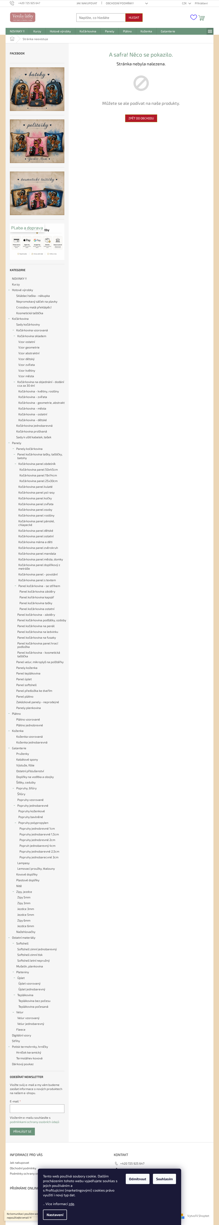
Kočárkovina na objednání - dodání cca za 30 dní (40, 383)
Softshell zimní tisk (30, 954)
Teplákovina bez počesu (34, 1001)
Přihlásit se (22, 1131)
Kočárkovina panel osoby (35, 509)
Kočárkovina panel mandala (37, 553)
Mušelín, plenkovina (29, 966)
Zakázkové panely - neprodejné (37, 702)
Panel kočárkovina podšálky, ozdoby (41, 620)
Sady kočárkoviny (28, 324)
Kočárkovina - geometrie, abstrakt (41, 402)
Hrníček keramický (28, 1052)
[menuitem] (17, 31)
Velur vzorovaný (28, 1018)
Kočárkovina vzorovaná (32, 330)
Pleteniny (22, 972)
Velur (20, 1012)
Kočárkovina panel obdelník (37, 463)
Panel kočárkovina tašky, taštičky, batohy (39, 456)
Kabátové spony (27, 759)
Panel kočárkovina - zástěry (36, 614)
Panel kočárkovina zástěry (37, 591)
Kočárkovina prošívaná (31, 431)
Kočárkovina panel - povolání (38, 574)
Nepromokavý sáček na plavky (36, 301)
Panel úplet (24, 679)
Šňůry (21, 794)
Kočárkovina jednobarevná (34, 425)
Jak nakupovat (87, 3)
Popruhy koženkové (31, 811)
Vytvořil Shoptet (198, 1216)
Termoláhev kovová (29, 1058)
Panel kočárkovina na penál (36, 626)
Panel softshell (26, 685)
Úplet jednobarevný (31, 989)
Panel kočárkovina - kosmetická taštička (38, 654)
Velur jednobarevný (30, 1023)
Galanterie (19, 748)
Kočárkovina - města (32, 408)
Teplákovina (25, 995)
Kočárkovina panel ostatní (35, 536)
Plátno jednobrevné (29, 725)
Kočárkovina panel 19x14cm (38, 475)
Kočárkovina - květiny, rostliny (38, 391)
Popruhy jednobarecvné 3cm (38, 857)
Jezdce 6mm (25, 926)
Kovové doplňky (26, 874)
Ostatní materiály (23, 937)
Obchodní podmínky (120, 3)
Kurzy (16, 284)
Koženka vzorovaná (29, 736)
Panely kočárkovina (29, 448)
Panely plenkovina (28, 708)
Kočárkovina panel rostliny (36, 515)
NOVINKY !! (19, 278)
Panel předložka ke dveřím (34, 690)
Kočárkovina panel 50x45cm (38, 469)
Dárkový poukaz (23, 1064)
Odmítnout (137, 1179)
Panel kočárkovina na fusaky (36, 637)
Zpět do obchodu (141, 118)
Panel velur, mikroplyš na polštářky (40, 662)
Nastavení (55, 1215)
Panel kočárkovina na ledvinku (37, 632)
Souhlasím (164, 1179)
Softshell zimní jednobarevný (37, 949)
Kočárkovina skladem (31, 336)
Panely (16, 443)
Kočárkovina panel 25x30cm (38, 481)
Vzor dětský (26, 359)
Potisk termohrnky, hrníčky (30, 1046)
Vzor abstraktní (28, 353)
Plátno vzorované (28, 719)
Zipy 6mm (23, 920)
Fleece (20, 1029)
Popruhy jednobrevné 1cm (37, 828)
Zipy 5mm (23, 897)
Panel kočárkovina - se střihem (39, 586)
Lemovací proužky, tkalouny (36, 868)
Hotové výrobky (22, 290)
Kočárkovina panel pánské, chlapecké (36, 523)
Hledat (134, 17)
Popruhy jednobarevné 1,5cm (39, 834)
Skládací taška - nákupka (33, 295)
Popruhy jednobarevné (32, 805)
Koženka (18, 731)
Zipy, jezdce (24, 891)
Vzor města (26, 376)
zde (71, 1204)
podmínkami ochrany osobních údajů (34, 1122)
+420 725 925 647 (132, 1163)
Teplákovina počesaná (33, 1006)
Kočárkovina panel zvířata (35, 504)
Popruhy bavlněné (30, 817)
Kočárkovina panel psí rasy (36, 492)
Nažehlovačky (25, 932)
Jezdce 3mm (25, 909)
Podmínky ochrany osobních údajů (33, 1173)
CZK (184, 3)
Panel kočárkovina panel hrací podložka (37, 645)
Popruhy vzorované (30, 800)
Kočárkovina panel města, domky (40, 559)
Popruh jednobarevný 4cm (37, 845)
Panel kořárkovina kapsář (36, 597)
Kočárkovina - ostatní (32, 414)
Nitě (19, 886)
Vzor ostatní (26, 342)
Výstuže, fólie (25, 765)
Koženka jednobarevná (31, 742)
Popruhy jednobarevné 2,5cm (39, 851)
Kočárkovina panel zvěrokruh (38, 547)
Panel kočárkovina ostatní (36, 609)
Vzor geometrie (29, 347)
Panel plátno (24, 696)
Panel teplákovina (28, 673)
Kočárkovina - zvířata (32, 397)
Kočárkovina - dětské (32, 420)
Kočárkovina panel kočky (35, 498)
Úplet (21, 978)
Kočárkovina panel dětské (35, 530)
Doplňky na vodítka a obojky (35, 777)
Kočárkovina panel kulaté (35, 486)
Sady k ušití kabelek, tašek (33, 437)
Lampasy (23, 863)
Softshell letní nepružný (33, 960)
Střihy (16, 1041)
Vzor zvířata (26, 364)
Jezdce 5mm (25, 914)
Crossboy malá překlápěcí (33, 307)
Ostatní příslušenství (30, 771)
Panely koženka (26, 668)
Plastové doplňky (27, 880)
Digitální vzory (21, 1035)
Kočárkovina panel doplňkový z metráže (39, 566)
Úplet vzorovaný (29, 983)
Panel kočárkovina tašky (35, 603)
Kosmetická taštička (29, 313)
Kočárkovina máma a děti (35, 542)
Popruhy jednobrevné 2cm (37, 840)
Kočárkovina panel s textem (37, 580)
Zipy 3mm (23, 903)
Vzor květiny (26, 370)
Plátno (16, 713)
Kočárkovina (20, 318)
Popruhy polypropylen (33, 822)
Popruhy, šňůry (26, 788)
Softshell (22, 943)
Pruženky (22, 753)
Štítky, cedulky (26, 782)
